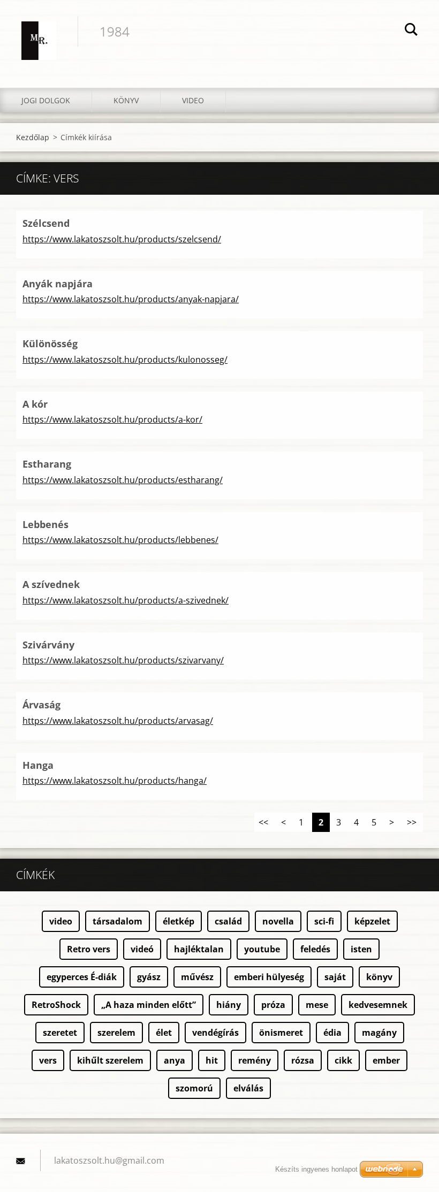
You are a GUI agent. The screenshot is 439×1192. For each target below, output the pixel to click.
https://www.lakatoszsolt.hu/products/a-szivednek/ (125, 600)
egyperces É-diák (82, 977)
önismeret (281, 1032)
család (228, 921)
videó (142, 949)
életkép (178, 921)
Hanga (38, 765)
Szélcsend (46, 223)
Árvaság (41, 704)
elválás (248, 1088)
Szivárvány (48, 644)
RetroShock (56, 1005)
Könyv (126, 100)
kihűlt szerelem (110, 1060)
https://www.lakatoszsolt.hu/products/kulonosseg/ (125, 359)
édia (332, 1032)
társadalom (117, 921)
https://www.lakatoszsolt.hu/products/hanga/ (114, 780)
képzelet (372, 921)
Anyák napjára (57, 283)
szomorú (194, 1088)
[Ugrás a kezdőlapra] (39, 33)
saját (335, 977)
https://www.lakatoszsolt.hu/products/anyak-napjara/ (130, 299)
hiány (228, 1005)
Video (193, 100)
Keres (411, 31)
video (60, 921)
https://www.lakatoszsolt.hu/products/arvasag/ (117, 721)
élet (164, 1032)
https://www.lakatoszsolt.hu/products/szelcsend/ (121, 239)
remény (254, 1060)
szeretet (60, 1032)
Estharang (46, 463)
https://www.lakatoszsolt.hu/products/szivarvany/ (123, 660)
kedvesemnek (378, 1005)
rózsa (302, 1060)
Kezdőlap (32, 137)
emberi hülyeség (269, 977)
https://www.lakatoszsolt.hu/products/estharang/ (122, 480)
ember (386, 1060)
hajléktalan (199, 949)
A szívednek (51, 584)
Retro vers (88, 949)
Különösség (50, 343)
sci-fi (324, 921)
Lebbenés (45, 524)
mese (317, 1005)
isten (361, 949)
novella (278, 921)
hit (212, 1060)
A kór (35, 404)
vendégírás (215, 1032)
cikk (343, 1060)
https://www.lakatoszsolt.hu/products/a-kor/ (112, 419)
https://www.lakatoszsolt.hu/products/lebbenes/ (120, 540)
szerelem (116, 1032)
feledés (315, 949)
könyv (379, 977)
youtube (262, 949)
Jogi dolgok (45, 100)
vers (48, 1060)
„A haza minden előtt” (148, 1005)
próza (273, 1005)
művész (197, 977)
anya (174, 1060)
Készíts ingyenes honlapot (316, 1169)
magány (379, 1032)
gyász (149, 977)
